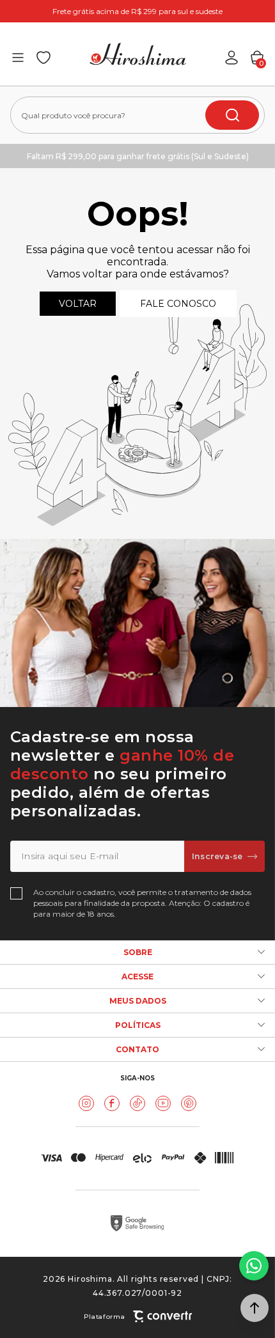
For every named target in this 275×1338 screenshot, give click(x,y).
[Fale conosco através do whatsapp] (254, 1266)
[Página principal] (138, 54)
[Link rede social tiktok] (137, 1103)
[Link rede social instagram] (86, 1103)
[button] (254, 1308)
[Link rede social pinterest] (188, 1103)
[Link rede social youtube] (163, 1103)
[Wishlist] (43, 57)
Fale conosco (178, 303)
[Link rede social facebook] (112, 1103)
